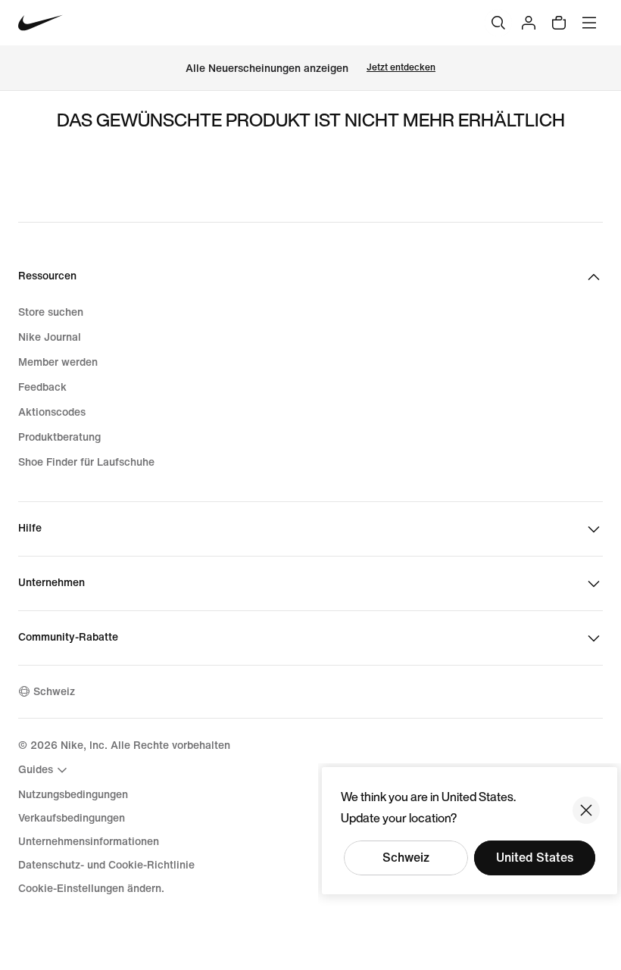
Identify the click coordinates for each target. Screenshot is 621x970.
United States (534, 857)
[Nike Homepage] (40, 23)
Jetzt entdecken (401, 68)
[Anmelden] (528, 22)
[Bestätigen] (586, 810)
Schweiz (405, 857)
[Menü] (589, 22)
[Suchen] (498, 22)
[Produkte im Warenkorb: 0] (559, 22)
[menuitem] (44, 770)
